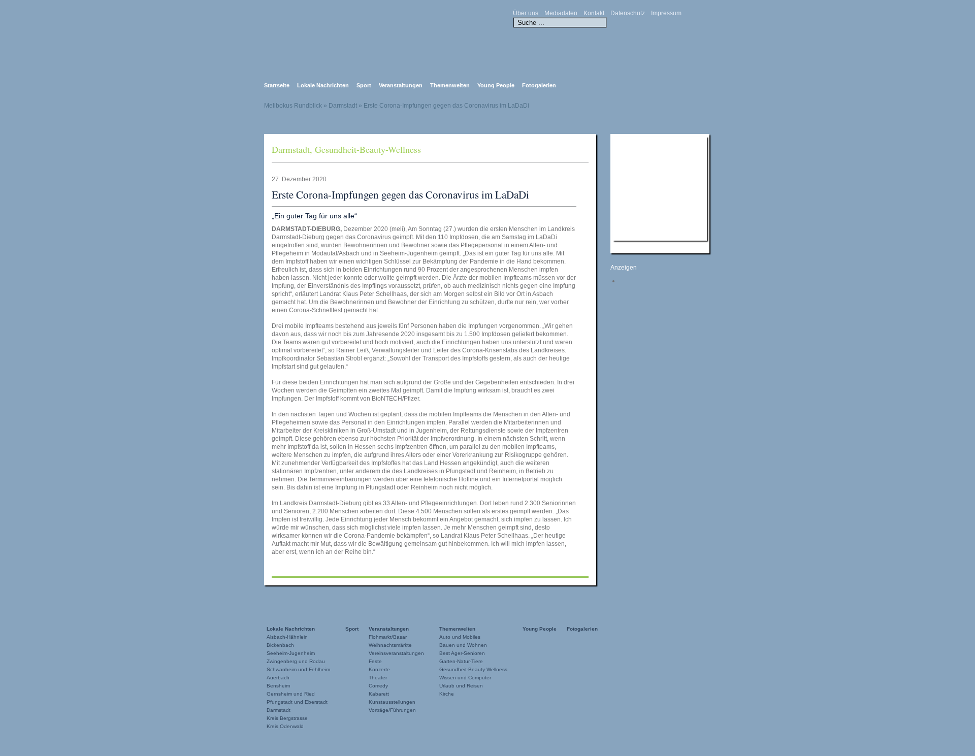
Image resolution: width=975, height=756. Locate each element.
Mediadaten (560, 13)
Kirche (446, 694)
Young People (495, 85)
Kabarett (379, 694)
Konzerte (379, 669)
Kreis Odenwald (285, 726)
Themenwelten (450, 85)
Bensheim (278, 685)
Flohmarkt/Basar (388, 637)
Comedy (378, 685)
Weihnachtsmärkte (390, 645)
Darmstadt (291, 149)
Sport (363, 85)
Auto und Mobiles (459, 637)
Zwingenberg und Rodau (296, 661)
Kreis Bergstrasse (287, 718)
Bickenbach (280, 645)
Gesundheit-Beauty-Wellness (368, 149)
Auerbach (278, 677)
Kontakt (593, 13)
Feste (375, 661)
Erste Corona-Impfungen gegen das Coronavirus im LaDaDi (400, 194)
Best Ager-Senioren (462, 653)
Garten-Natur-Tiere (461, 661)
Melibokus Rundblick (293, 105)
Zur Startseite (366, 35)
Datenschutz (627, 13)
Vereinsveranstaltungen (396, 653)
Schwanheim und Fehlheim (298, 669)
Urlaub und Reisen (461, 685)
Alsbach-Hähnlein (287, 637)
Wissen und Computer (465, 677)
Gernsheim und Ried (291, 694)
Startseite (276, 85)
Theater (378, 677)
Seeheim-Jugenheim (291, 653)
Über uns (525, 13)
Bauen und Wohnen (463, 645)
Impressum (666, 13)
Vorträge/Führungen (392, 710)
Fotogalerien (539, 85)
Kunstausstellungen (392, 702)
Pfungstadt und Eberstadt (297, 702)
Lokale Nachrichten (323, 85)
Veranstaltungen (400, 85)
